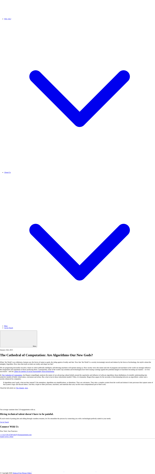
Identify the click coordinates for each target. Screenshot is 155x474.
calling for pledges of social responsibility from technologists (34, 371)
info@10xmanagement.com (22, 435)
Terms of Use (17, 473)
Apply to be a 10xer (6, 437)
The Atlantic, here (22, 388)
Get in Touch (8, 328)
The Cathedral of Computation (12, 375)
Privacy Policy (27, 473)
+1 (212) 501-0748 (6, 435)
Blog (5, 326)
